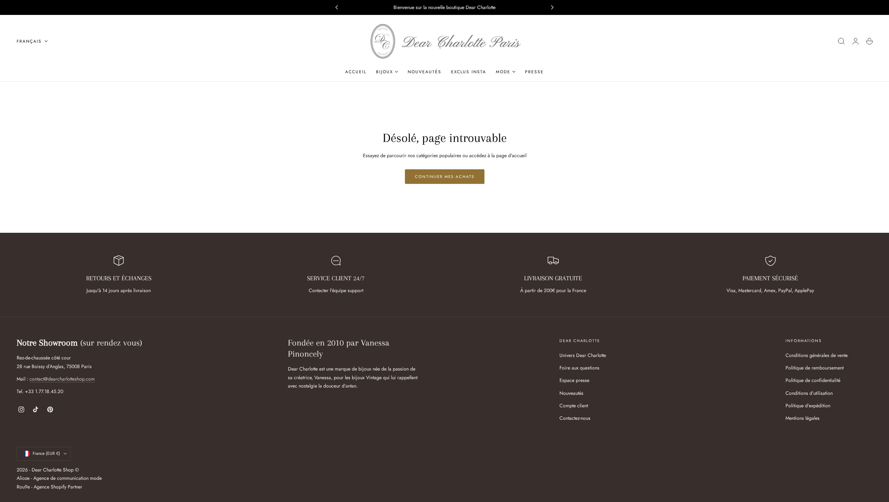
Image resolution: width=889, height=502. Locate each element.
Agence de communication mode (67, 478)
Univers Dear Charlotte (582, 355)
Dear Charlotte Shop (53, 469)
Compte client (573, 405)
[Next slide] (552, 7)
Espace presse (574, 380)
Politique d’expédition (808, 405)
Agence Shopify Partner (58, 486)
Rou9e (23, 486)
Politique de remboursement (815, 367)
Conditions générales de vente (817, 355)
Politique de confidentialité (813, 380)
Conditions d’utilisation (809, 392)
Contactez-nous (574, 418)
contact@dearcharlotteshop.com (62, 378)
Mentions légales (803, 418)
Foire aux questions (579, 367)
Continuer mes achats (444, 176)
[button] (841, 41)
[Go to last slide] (336, 7)
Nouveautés (571, 392)
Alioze (23, 478)
